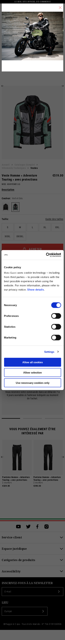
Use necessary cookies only (32, 382)
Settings (49, 351)
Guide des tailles (54, 219)
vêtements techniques (14, 168)
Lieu (5, 602)
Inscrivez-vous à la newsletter (27, 583)
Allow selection (32, 372)
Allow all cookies (32, 362)
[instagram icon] (46, 526)
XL (45, 227)
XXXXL (20, 236)
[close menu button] (60, 7)
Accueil (6, 164)
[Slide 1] (11, 418)
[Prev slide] (2, 86)
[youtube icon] (18, 526)
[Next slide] (63, 86)
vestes (34, 168)
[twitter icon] (28, 526)
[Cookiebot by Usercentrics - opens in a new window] (46, 255)
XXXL (7, 236)
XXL (57, 227)
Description (8, 189)
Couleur (6, 198)
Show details (35, 289)
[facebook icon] (37, 526)
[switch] (56, 316)
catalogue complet (25, 164)
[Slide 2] (32, 418)
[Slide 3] (54, 418)
